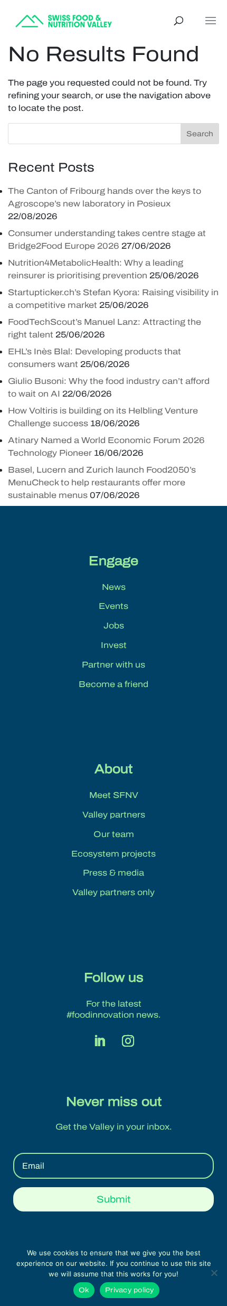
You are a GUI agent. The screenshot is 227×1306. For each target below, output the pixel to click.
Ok (84, 1290)
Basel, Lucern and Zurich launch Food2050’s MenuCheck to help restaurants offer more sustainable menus (102, 482)
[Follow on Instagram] (128, 1041)
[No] (214, 1272)
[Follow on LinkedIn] (99, 1041)
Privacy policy (129, 1290)
